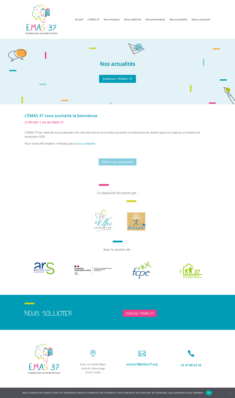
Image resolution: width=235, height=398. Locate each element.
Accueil (79, 19)
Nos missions (112, 19)
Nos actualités (178, 19)
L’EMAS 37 (93, 19)
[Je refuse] (230, 393)
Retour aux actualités (117, 162)
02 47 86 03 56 (191, 365)
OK (209, 392)
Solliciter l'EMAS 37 (117, 78)
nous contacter (85, 143)
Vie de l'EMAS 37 (52, 122)
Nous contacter (201, 19)
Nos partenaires (155, 19)
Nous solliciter (132, 19)
